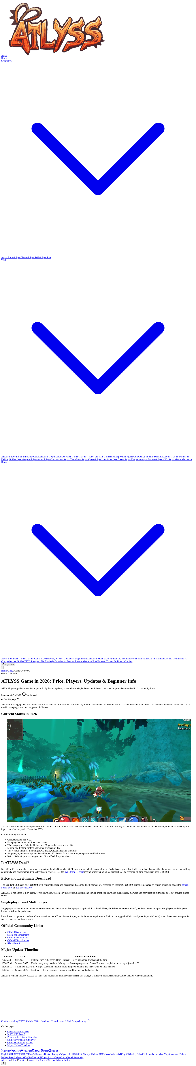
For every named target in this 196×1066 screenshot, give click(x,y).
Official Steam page (16, 932)
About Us (22, 1060)
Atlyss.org (6, 1060)
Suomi (64, 1057)
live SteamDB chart (74, 872)
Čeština (28, 1057)
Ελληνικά (44, 1057)
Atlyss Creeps (117, 459)
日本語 (74, 1054)
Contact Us (33, 1060)
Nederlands (148, 1054)
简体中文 (13, 1054)
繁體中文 (23, 1054)
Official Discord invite (18, 940)
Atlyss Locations (103, 459)
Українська (170, 1054)
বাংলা (177, 1054)
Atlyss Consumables (53, 459)
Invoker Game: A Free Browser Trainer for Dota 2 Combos (103, 661)
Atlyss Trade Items (72, 459)
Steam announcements (18, 935)
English (5, 1054)
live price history (24, 887)
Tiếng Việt (125, 1054)
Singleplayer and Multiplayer (21, 1039)
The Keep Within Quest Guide (124, 456)
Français (40, 1054)
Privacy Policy (63, 1060)
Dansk (58, 1057)
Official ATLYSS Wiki (18, 937)
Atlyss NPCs (162, 459)
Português (57, 1054)
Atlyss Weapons (23, 459)
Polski (140, 1054)
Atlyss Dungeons (132, 459)
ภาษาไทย (159, 1054)
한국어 (81, 1054)
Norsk (70, 1057)
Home (4, 58)
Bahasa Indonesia (111, 1054)
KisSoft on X (13, 943)
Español (32, 1054)
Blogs (10, 670)
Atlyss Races (7, 257)
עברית (52, 1057)
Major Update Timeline (18, 1045)
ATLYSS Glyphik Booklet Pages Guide (58, 456)
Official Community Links (20, 1042)
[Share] (3, 1063)
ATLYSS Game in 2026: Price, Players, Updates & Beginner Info (56, 658)
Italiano (95, 1054)
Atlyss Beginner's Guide (13, 658)
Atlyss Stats (45, 257)
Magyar (36, 1057)
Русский (66, 1054)
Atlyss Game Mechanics (180, 459)
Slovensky (78, 1057)
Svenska (13, 1057)
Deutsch (48, 1054)
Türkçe (133, 1054)
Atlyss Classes (21, 257)
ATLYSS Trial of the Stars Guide (94, 456)
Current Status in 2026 (18, 1031)
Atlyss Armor (37, 459)
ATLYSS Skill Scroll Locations (154, 456)
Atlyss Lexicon (148, 459)
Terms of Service (47, 1060)
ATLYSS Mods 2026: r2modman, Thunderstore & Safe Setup (118, 658)
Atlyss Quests (88, 459)
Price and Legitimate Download (22, 1037)
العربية (88, 1054)
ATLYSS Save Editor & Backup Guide (20, 456)
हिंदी (101, 1054)
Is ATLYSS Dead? (16, 1034)
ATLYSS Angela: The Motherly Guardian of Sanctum (49, 661)
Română (21, 1057)
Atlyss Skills (34, 257)
